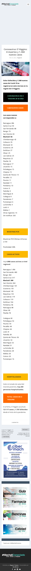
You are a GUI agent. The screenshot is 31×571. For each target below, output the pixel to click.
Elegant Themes (14, 565)
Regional (19, 57)
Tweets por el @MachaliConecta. (12, 543)
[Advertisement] (15, 25)
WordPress (15, 567)
